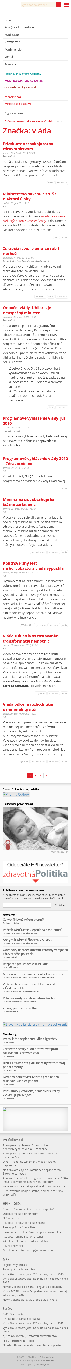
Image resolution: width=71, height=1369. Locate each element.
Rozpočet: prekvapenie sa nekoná (25, 964)
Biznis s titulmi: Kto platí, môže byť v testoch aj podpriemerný (34, 1065)
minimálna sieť (38, 552)
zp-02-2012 (62, 407)
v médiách (40, 296)
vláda (50, 182)
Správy (7, 1309)
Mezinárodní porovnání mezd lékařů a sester (33, 974)
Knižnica (10, 64)
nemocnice (54, 552)
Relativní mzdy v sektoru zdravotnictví (28, 998)
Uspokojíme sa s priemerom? (21, 1213)
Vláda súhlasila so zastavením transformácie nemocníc (31, 638)
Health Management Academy (22, 74)
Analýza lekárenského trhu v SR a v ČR (28, 940)
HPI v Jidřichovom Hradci (18, 1340)
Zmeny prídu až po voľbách (21, 1008)
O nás (8, 20)
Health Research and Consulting (23, 80)
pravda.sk (10, 1056)
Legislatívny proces (15, 1265)
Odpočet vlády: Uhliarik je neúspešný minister (27, 310)
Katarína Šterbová (30, 933)
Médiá (8, 57)
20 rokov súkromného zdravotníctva (25, 1241)
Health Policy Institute (43, 1357)
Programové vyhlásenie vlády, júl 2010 (34, 421)
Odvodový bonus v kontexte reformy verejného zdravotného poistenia (35, 952)
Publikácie (11, 35)
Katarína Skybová (13, 923)
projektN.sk (11, 1070)
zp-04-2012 (62, 296)
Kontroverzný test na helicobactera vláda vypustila (33, 566)
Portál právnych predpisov (19, 1269)
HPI (4, 206)
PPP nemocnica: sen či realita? (22, 1319)
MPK (57, 237)
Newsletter (12, 42)
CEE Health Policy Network (20, 87)
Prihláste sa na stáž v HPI (19, 103)
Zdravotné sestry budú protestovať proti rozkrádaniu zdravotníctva (30, 1051)
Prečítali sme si (13, 1140)
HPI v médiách (12, 1203)
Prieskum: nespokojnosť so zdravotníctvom (28, 146)
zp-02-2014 (62, 182)
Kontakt (50, 1360)
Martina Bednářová (14, 977)
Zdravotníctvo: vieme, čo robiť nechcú (31, 251)
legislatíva (41, 625)
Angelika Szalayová (40, 261)
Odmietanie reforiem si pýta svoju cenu (28, 1250)
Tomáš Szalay (9, 261)
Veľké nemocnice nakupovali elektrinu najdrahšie (34, 1186)
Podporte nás (12, 97)
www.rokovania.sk (11, 430)
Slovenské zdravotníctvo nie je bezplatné (28, 1209)
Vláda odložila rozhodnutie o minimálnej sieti (28, 707)
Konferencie (13, 49)
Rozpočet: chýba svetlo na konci (23, 1236)
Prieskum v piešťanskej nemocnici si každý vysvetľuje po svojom (31, 1093)
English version (13, 113)
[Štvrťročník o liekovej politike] (16, 794)
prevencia (54, 625)
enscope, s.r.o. (43, 1364)
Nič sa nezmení (12, 1218)
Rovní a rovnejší (13, 1245)
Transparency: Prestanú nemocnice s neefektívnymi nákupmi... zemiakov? (26, 1147)
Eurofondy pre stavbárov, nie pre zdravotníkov (32, 1232)
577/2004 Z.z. (27, 625)
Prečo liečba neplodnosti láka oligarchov (30, 1039)
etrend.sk (10, 1042)
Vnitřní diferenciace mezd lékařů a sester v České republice (30, 986)
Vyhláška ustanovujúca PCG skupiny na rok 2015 (33, 1274)
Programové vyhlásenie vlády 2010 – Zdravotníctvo (35, 461)
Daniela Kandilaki (47, 977)
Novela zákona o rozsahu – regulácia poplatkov (32, 1287)
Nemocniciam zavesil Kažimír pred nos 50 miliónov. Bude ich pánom (31, 1079)
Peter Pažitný (9, 156)
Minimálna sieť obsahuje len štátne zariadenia (29, 502)
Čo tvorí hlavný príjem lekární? (23, 919)
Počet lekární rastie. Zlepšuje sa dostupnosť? (32, 930)
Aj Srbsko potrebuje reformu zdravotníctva (30, 1336)
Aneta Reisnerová (30, 977)
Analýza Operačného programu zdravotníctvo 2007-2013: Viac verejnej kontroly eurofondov (35, 1179)
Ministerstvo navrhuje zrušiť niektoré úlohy (29, 196)
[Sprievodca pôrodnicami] (35, 828)
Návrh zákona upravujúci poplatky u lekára (30, 1299)
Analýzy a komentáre (19, 27)
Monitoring (9, 1034)
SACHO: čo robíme (14, 1314)
